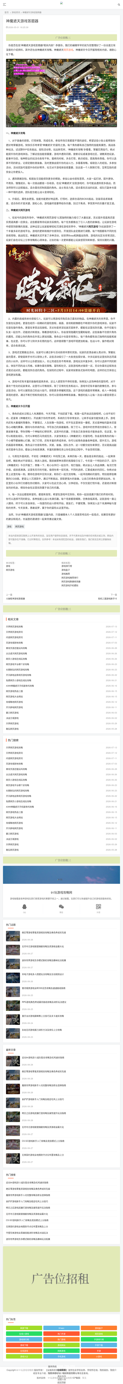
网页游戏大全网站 (14, 696)
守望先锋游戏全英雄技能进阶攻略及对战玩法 (27, 1232)
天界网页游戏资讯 (14, 631)
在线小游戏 (24, 1333)
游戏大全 (24, 1356)
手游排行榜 (99, 1339)
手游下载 (99, 1345)
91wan (61, 1328)
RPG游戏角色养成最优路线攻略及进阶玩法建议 (44, 1001)
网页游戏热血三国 (14, 691)
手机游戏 (61, 1356)
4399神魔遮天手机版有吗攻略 (20, 685)
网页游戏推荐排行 (70, 577)
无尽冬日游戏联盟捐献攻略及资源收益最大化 (43, 946)
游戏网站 (61, 1345)
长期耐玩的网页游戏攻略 (17, 669)
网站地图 (67, 1377)
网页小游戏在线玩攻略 (16, 658)
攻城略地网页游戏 (14, 701)
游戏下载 (24, 1345)
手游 (99, 1350)
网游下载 (24, 1328)
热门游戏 (61, 1339)
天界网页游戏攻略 (14, 626)
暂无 (84, 1377)
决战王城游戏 (12, 717)
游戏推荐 (66, 573)
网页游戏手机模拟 (70, 585)
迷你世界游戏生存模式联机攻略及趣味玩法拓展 (44, 960)
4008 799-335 (66, 1366)
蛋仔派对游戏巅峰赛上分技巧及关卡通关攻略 (43, 1015)
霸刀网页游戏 (12, 712)
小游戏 (99, 1356)
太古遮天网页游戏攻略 (16, 653)
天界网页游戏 (12, 723)
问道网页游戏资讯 (14, 637)
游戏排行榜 (67, 565)
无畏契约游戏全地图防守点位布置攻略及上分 (43, 1154)
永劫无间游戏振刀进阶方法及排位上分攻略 (42, 1029)
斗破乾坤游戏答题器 (15, 598)
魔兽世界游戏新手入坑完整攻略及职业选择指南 (44, 1085)
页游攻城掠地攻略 (14, 642)
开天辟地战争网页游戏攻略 (18, 674)
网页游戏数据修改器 (71, 581)
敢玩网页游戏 (12, 728)
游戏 (9, 526)
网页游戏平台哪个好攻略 (17, 664)
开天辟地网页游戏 (14, 707)
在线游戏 (24, 1350)
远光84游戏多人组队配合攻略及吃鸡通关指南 (43, 1057)
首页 (6, 12)
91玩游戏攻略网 (25, 1369)
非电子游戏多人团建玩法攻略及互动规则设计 (43, 974)
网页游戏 (68, 49)
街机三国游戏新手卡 (107, 598)
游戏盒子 (66, 569)
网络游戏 (61, 1350)
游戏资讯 (16, 12)
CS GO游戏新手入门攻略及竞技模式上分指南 (43, 1140)
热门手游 (61, 1333)
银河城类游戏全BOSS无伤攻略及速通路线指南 (43, 988)
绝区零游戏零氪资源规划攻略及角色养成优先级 (44, 932)
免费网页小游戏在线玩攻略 (18, 680)
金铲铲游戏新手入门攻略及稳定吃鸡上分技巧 (43, 1099)
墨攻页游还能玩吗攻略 (16, 647)
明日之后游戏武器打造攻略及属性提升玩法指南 (44, 1113)
